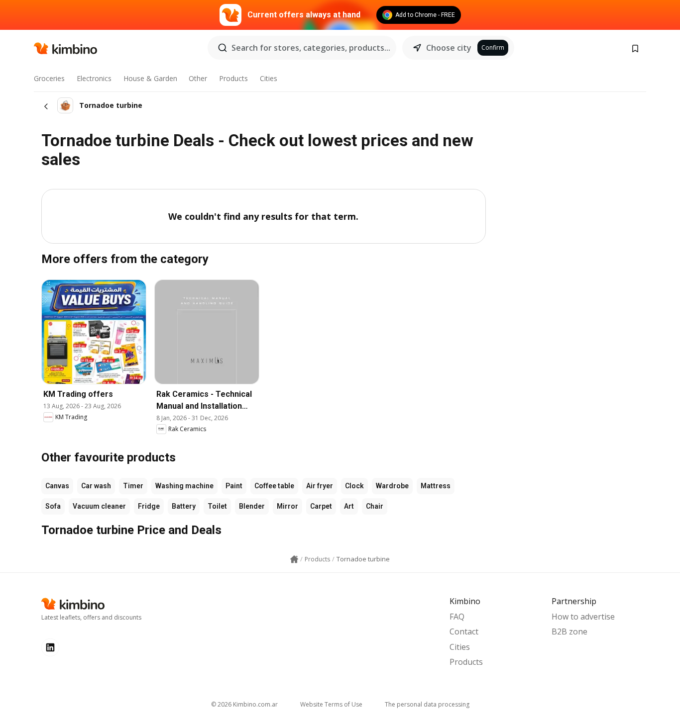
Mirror (287, 506)
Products (233, 78)
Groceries (49, 78)
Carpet (321, 506)
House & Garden (150, 78)
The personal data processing (427, 704)
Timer (133, 486)
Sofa (53, 506)
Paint (234, 486)
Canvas (57, 486)
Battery (184, 506)
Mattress (436, 486)
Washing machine (184, 486)
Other (198, 78)
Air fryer (319, 486)
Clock (354, 486)
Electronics (94, 78)
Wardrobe (392, 486)
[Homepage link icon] (294, 559)
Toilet (217, 506)
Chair (374, 506)
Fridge (149, 506)
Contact (464, 631)
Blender (252, 506)
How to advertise (583, 616)
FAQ (457, 616)
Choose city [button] (448, 47)
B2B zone (569, 631)
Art (349, 506)
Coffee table (274, 486)
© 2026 (244, 704)
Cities (268, 78)
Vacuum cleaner (99, 506)
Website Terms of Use (331, 704)
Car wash (96, 486)
